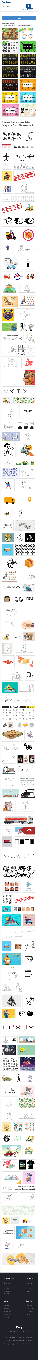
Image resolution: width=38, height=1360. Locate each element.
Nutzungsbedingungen (11, 1344)
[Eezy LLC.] (19, 1327)
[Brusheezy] (6, 2)
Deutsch (7, 1314)
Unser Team (30, 1308)
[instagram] (20, 1332)
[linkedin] (27, 1332)
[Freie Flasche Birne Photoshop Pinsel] (27, 72)
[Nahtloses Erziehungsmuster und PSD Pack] (10, 34)
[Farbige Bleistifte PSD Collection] (27, 34)
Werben (28, 1286)
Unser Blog (29, 1311)
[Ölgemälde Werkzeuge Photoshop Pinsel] (10, 97)
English (6, 1306)
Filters (19, 18)
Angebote (29, 1283)
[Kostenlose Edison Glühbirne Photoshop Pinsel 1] (10, 59)
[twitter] (14, 1332)
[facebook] (11, 1332)
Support (28, 1289)
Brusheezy (7, 1283)
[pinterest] (17, 1332)
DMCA (28, 1291)
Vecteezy (7, 1286)
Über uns (29, 1306)
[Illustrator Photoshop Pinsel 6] (27, 47)
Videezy (6, 1289)
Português (7, 1311)
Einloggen (23, 9)
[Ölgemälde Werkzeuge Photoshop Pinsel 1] (27, 85)
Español (6, 1308)
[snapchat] (24, 1332)
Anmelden (30, 9)
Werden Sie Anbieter (7, 1292)
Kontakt (28, 1314)
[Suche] (28, 6)
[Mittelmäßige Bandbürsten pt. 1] (28, 110)
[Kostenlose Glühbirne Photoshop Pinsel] (10, 72)
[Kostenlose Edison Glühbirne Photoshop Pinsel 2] (27, 59)
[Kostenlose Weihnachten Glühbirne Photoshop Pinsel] (10, 85)
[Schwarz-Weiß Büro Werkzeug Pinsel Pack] (10, 47)
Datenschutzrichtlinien (26, 1344)
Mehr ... (6, 1317)
